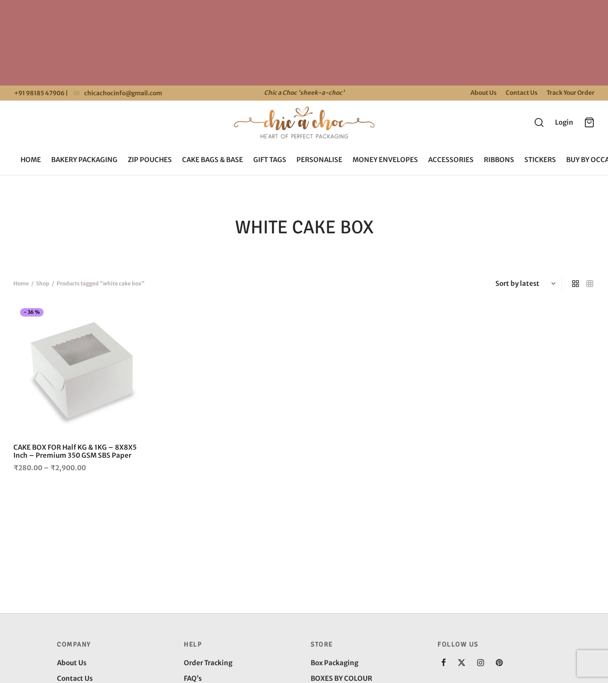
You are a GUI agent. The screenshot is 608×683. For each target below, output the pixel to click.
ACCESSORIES (451, 159)
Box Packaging (334, 663)
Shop (42, 283)
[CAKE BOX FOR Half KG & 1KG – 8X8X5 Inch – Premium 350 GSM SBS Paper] (81, 369)
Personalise (319, 159)
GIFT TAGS (269, 159)
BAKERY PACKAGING (84, 159)
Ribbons (499, 159)
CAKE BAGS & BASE (212, 159)
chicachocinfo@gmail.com (123, 93)
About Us (483, 93)
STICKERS (540, 159)
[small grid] (590, 283)
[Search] (539, 122)
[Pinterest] (499, 663)
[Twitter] (461, 663)
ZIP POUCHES (150, 159)
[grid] (575, 283)
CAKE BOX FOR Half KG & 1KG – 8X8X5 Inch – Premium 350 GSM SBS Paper (75, 451)
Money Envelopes (385, 159)
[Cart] (589, 122)
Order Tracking (208, 663)
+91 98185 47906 (39, 93)
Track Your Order (571, 93)
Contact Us (522, 93)
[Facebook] (444, 663)
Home (30, 159)
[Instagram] (480, 663)
